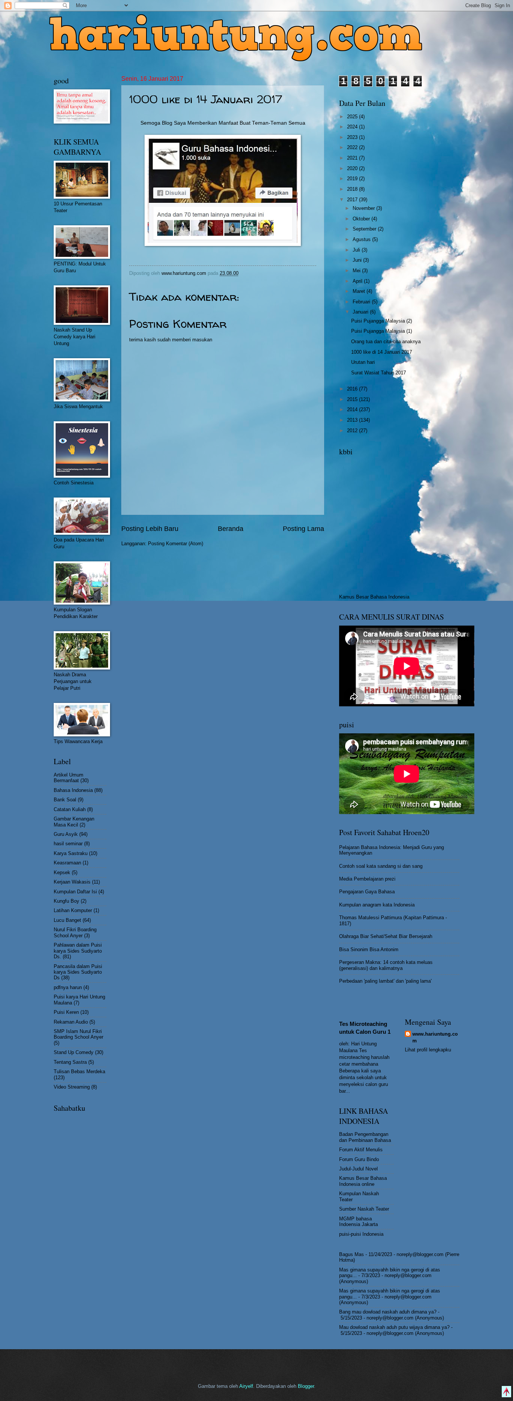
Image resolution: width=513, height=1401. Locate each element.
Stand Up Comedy (74, 1052)
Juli (357, 250)
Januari (361, 312)
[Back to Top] (506, 1392)
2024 (353, 127)
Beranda (230, 528)
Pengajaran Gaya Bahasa (367, 891)
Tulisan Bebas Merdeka (79, 1071)
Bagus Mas (351, 1254)
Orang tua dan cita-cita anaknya (386, 341)
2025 (353, 116)
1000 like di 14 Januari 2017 (381, 352)
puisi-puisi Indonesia (361, 1234)
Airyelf (246, 1386)
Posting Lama (303, 528)
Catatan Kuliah (70, 809)
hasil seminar (68, 843)
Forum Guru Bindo (359, 1159)
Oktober (362, 219)
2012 (353, 430)
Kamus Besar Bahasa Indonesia (374, 597)
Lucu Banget (67, 920)
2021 (353, 158)
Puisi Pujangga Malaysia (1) (381, 331)
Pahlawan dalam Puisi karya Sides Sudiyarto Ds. (78, 950)
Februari (362, 302)
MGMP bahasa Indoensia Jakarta (358, 1221)
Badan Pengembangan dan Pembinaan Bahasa (365, 1137)
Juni (358, 260)
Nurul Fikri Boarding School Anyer (75, 932)
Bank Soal (65, 799)
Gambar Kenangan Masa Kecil (74, 821)
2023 (353, 137)
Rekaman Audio (71, 1022)
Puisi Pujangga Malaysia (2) (381, 321)
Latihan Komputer (73, 910)
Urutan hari (363, 362)
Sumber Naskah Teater (364, 1209)
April (358, 281)
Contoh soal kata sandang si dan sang (380, 866)
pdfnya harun (68, 987)
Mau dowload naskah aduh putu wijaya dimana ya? (394, 1327)
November (364, 208)
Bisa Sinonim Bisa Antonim (368, 949)
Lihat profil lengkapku (428, 1050)
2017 (353, 199)
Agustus (362, 239)
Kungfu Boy (66, 901)
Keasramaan (67, 863)
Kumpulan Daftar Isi (75, 891)
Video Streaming (72, 1087)
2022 (353, 147)
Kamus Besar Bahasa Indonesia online (363, 1181)
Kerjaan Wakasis (72, 882)
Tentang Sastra (70, 1062)
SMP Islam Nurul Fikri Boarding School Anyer (78, 1034)
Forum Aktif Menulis (361, 1149)
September (365, 229)
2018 (353, 189)
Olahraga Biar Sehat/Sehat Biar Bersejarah (385, 936)
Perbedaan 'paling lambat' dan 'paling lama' (385, 981)
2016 (353, 389)
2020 (353, 168)
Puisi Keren (66, 1012)
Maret (360, 291)
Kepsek (62, 872)
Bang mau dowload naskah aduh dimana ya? (387, 1312)
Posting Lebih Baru (149, 528)
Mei (357, 270)
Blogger (306, 1386)
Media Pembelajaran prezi (367, 879)
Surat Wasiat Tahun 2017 (378, 373)
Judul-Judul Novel (358, 1169)
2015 (353, 399)
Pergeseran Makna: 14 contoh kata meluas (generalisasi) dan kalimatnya (386, 965)
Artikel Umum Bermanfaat (68, 777)
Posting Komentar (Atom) (175, 543)
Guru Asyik (66, 834)
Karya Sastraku (71, 853)
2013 (353, 420)
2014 (353, 409)
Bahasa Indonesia (73, 790)
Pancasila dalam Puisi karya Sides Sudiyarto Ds (78, 972)
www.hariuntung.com (435, 1037)
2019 (353, 178)
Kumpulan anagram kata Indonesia (377, 905)
